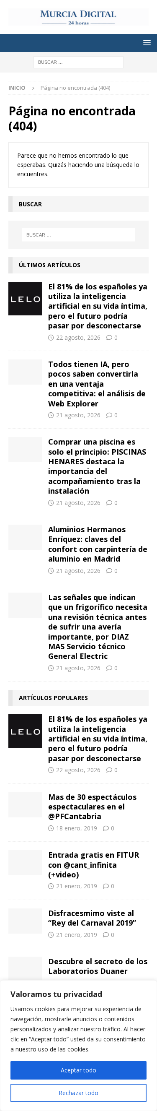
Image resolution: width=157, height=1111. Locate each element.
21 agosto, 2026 (78, 415)
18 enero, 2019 (76, 828)
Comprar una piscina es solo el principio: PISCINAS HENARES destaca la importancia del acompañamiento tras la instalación (97, 466)
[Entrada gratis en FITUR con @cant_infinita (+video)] (25, 862)
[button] (145, 42)
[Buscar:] (78, 61)
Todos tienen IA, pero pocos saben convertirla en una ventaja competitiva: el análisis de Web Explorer (97, 383)
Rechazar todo (78, 1093)
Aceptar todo (78, 1070)
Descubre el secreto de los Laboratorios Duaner (97, 966)
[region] (78, 1045)
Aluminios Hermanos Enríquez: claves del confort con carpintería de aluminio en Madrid (97, 544)
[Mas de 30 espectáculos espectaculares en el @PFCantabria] (25, 804)
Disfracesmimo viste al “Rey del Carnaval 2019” (92, 918)
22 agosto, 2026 (78, 337)
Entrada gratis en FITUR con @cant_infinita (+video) (93, 864)
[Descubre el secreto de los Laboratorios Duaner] (25, 969)
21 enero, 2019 (76, 886)
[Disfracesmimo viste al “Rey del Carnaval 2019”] (25, 921)
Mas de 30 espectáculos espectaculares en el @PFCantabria (92, 807)
